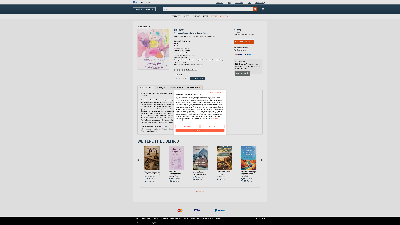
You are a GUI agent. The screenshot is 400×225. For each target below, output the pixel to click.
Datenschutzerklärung (217, 93)
